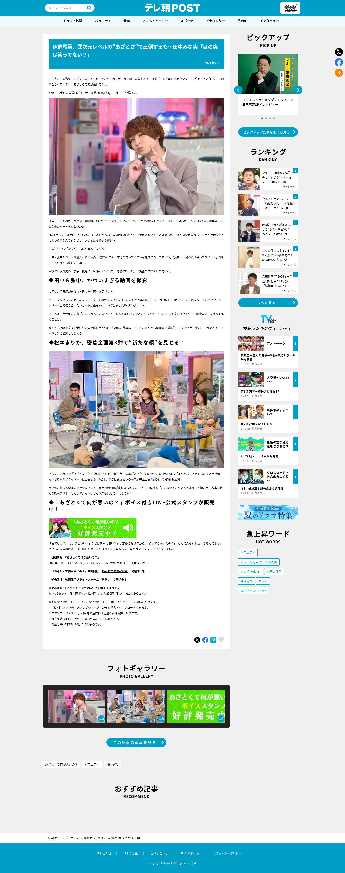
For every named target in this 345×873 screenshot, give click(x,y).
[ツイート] (197, 640)
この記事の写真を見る (134, 742)
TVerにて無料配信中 (115, 571)
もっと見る (266, 302)
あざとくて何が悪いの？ (82, 557)
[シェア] (205, 640)
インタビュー (269, 20)
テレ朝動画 (131, 853)
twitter (339, 52)
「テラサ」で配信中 (111, 579)
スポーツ (186, 20)
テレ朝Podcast (250, 571)
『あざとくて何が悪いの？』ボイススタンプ (92, 588)
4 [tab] (274, 118)
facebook (339, 62)
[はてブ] (213, 640)
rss (339, 73)
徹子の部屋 (274, 571)
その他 (242, 20)
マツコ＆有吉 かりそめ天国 (258, 562)
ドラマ (262, 581)
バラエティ (103, 20)
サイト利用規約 (190, 853)
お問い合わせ (159, 853)
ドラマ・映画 (72, 20)
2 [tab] (266, 118)
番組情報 (112, 764)
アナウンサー (215, 20)
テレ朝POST (172, 7)
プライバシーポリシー (227, 853)
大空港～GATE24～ (253, 590)
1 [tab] (262, 118)
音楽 (126, 20)
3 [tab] (270, 118)
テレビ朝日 (104, 853)
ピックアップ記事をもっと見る (266, 132)
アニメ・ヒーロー (155, 20)
